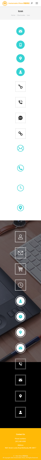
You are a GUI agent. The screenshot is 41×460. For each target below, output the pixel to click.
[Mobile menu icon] (37, 3)
